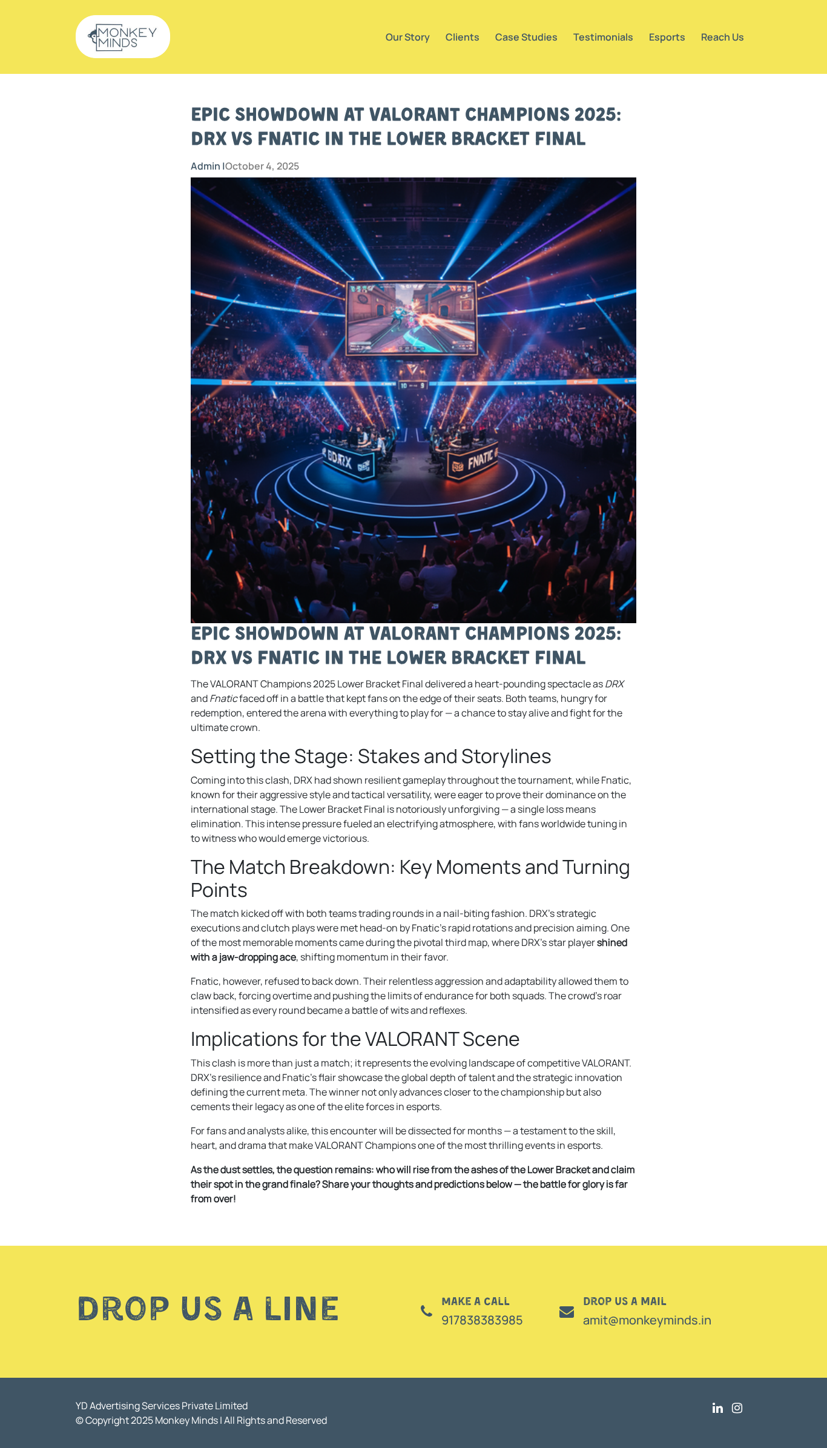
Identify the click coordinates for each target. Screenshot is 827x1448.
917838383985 (482, 1320)
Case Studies (526, 37)
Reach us (722, 37)
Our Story (408, 37)
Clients (462, 37)
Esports (667, 37)
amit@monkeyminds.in (647, 1320)
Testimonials (603, 37)
